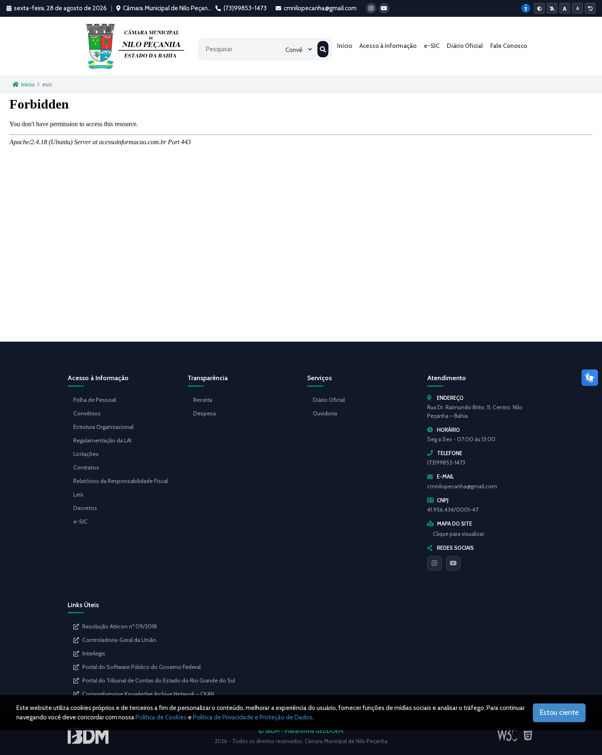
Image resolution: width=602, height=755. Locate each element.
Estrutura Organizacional (103, 427)
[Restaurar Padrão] (590, 8)
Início (344, 46)
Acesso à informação (388, 46)
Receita (202, 400)
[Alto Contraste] (539, 8)
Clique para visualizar (458, 533)
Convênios (87, 413)
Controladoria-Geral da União (119, 640)
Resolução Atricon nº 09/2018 (119, 626)
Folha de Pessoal (94, 400)
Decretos (85, 508)
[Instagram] (434, 563)
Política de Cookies (161, 717)
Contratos (86, 467)
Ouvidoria (325, 413)
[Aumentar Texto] (564, 8)
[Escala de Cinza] (552, 8)
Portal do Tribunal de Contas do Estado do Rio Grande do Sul (158, 680)
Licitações (86, 454)
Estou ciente (559, 712)
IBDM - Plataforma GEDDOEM (304, 731)
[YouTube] (453, 563)
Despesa (204, 413)
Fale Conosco (508, 46)
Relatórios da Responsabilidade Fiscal (120, 481)
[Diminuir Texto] (577, 8)
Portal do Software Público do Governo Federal (141, 667)
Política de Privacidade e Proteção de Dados (252, 717)
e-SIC (431, 46)
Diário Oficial (465, 46)
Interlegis (93, 653)
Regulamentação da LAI (102, 440)
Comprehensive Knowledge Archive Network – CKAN (148, 694)
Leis (78, 494)
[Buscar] (322, 49)
